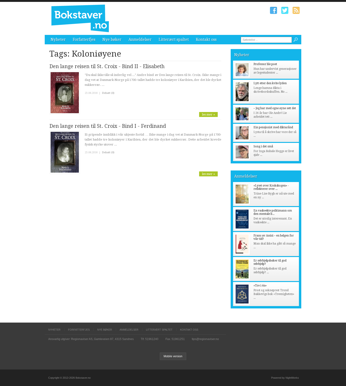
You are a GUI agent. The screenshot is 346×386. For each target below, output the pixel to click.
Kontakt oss (206, 39)
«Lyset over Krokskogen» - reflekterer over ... (271, 187)
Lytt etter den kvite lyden (270, 83)
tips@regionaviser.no (205, 339)
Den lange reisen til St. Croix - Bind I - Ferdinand (107, 126)
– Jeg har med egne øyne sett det (274, 108)
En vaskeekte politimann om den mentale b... (272, 212)
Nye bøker (111, 39)
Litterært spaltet (174, 39)
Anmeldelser (140, 39)
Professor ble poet (265, 64)
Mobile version (173, 356)
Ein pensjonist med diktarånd (273, 127)
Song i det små (263, 146)
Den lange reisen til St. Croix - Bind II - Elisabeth (107, 66)
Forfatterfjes (84, 39)
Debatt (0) (108, 93)
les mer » (208, 114)
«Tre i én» (260, 285)
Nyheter (58, 39)
